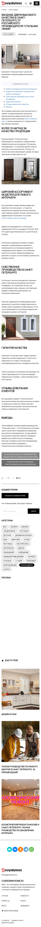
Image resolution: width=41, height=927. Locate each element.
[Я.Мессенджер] (9, 849)
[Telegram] (25, 849)
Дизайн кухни (9, 714)
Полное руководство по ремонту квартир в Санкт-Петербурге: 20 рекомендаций (20, 769)
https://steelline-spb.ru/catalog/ (14, 218)
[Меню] (36, 3)
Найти (33, 511)
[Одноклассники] (20, 849)
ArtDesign (22, 34)
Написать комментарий (15, 496)
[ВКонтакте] (15, 849)
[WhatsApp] (31, 849)
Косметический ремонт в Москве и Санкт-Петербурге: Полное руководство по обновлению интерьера (20, 829)
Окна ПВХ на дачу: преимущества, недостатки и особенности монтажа (20, 455)
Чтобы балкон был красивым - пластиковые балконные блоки (19, 463)
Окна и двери (8, 34)
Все (5, 527)
